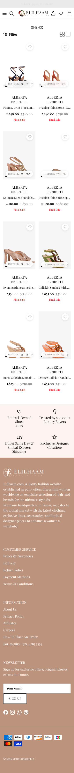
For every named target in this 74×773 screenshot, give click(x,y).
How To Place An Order (20, 637)
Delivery (9, 563)
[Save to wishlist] (29, 46)
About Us (10, 609)
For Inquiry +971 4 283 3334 (22, 644)
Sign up (15, 698)
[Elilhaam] (33, 13)
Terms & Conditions (18, 584)
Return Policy (13, 570)
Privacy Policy (13, 616)
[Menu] (4, 13)
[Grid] (62, 34)
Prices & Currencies (18, 556)
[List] (68, 34)
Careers (9, 630)
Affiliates (9, 623)
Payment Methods (16, 577)
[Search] (13, 13)
